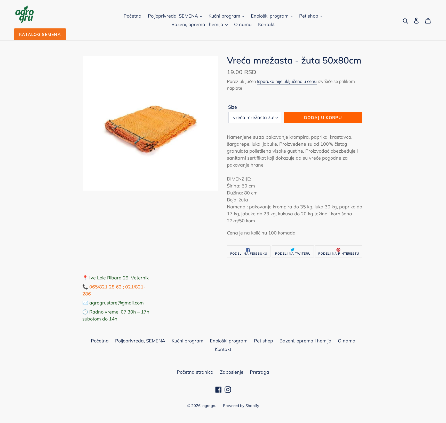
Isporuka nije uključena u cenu (287, 81)
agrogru (209, 405)
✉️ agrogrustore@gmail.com (113, 303)
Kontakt (266, 24)
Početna (132, 16)
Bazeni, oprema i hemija (198, 24)
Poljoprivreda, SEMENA (173, 16)
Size (232, 107)
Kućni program (225, 16)
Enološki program (270, 16)
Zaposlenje (231, 372)
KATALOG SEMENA (40, 34)
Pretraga (259, 372)
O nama (243, 24)
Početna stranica (195, 372)
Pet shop (309, 16)
